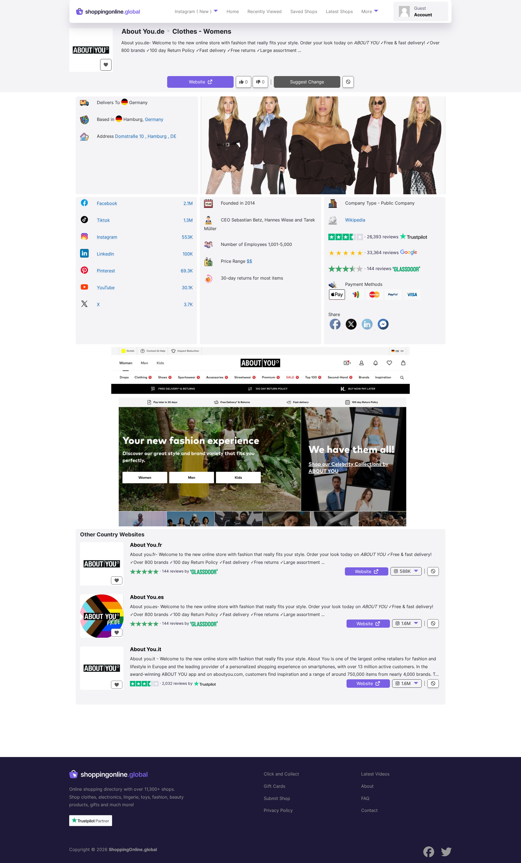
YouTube (106, 287)
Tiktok (103, 220)
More (366, 11)
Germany (154, 119)
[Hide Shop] (348, 82)
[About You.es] (101, 616)
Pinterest (106, 270)
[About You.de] (91, 49)
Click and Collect (281, 774)
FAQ (365, 798)
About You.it (145, 649)
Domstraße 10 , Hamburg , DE (145, 136)
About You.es (147, 597)
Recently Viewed (264, 11)
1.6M (406, 623)
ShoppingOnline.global (133, 849)
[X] (351, 328)
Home (233, 11)
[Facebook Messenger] (383, 328)
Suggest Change (307, 82)
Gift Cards (274, 786)
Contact (369, 810)
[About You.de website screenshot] (260, 436)
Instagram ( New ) (193, 11)
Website (198, 82)
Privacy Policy (278, 810)
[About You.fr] (101, 564)
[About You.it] (101, 668)
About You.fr (146, 545)
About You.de (143, 31)
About (367, 786)
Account (423, 14)
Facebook (107, 203)
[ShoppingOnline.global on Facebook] (428, 852)
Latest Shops (339, 11)
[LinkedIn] (367, 328)
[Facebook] (335, 328)
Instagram (107, 237)
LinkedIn (105, 254)
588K (405, 571)
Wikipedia (355, 220)
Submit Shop (277, 798)
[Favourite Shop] (106, 65)
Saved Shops (303, 11)
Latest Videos (375, 774)
